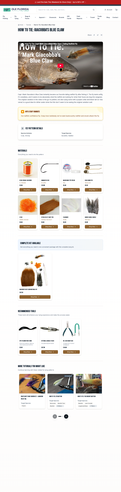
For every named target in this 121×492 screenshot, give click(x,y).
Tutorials (28, 25)
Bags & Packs (27, 17)
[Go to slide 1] (59, 416)
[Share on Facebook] (94, 35)
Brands (61, 17)
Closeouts (52, 17)
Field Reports (79, 17)
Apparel (42, 17)
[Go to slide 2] (62, 416)
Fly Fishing (5, 17)
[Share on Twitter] (97, 35)
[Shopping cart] (116, 10)
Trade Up (99, 17)
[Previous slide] (55, 416)
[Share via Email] (101, 35)
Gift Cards (69, 17)
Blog (108, 17)
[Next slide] (66, 416)
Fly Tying (16, 17)
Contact (115, 17)
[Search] (93, 9)
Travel (92, 17)
